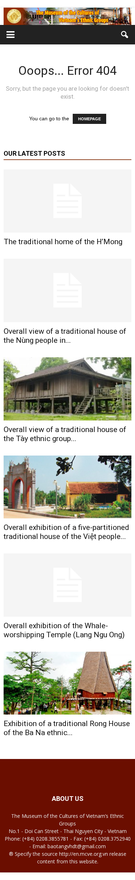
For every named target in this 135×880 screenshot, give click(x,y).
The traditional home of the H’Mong (63, 241)
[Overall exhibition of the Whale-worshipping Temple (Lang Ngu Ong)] (67, 585)
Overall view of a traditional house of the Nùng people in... (65, 336)
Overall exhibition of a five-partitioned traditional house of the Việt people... (66, 532)
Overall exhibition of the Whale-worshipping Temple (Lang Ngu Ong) (64, 630)
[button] (125, 34)
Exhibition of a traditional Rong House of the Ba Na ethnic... (67, 728)
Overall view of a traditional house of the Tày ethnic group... (65, 434)
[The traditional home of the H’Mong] (67, 201)
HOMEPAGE (89, 119)
